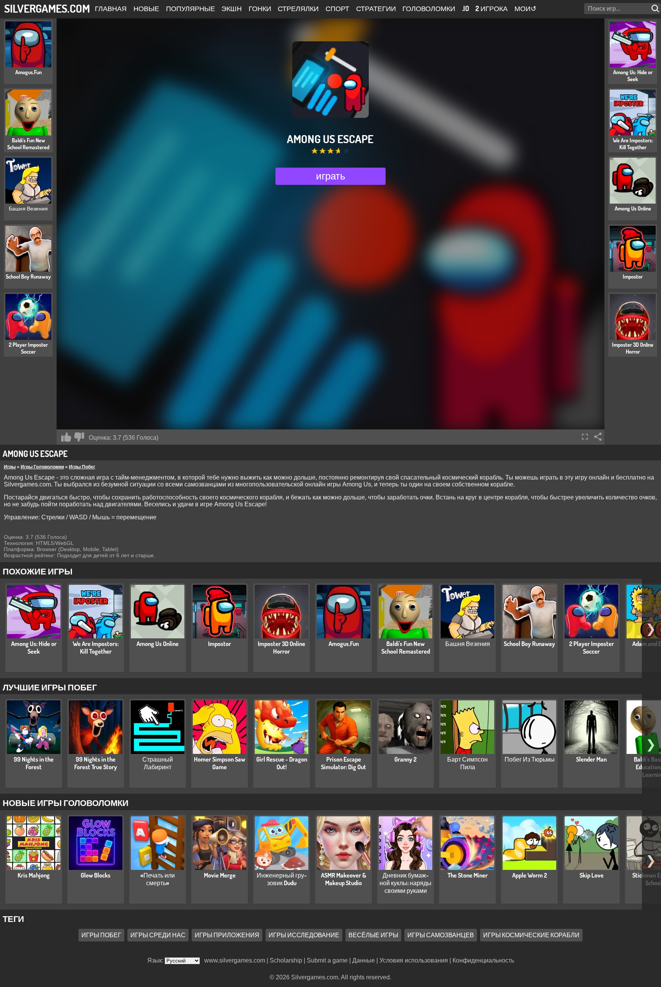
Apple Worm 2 (529, 875)
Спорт (337, 8)
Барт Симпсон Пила (467, 763)
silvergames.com (47, 8)
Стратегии (376, 8)
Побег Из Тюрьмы (530, 759)
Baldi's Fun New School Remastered (405, 647)
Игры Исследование (304, 935)
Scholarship (286, 960)
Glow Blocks (96, 875)
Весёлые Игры (373, 935)
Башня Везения (467, 644)
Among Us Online (158, 644)
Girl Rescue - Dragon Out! (281, 763)
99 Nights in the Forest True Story (95, 763)
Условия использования (413, 960)
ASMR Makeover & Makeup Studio (343, 879)
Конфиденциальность (483, 960)
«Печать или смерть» (157, 879)
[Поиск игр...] (656, 8)
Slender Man (591, 759)
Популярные (190, 8)
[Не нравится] (79, 437)
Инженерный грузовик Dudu (282, 879)
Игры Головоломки (42, 467)
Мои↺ (525, 8)
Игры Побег (82, 467)
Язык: (156, 960)
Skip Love (592, 875)
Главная (111, 8)
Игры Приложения (227, 935)
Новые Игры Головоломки (66, 802)
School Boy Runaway (529, 644)
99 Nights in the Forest (34, 763)
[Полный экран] (585, 437)
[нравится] (66, 437)
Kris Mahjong (34, 875)
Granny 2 (405, 759)
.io (465, 8)
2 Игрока (491, 8)
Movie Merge (220, 875)
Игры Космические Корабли (531, 935)
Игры (10, 467)
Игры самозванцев (440, 935)
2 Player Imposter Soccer (591, 647)
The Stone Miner (468, 875)
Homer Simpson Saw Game (219, 763)
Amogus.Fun (344, 644)
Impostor (219, 644)
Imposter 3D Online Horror (281, 647)
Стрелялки (298, 8)
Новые (146, 8)
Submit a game (327, 960)
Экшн (231, 8)
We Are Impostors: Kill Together (96, 647)
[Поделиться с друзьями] (598, 437)
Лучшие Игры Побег (50, 687)
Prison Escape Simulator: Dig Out (343, 763)
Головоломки (428, 8)
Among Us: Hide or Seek (34, 647)
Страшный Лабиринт (157, 763)
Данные (363, 960)
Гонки (260, 8)
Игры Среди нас (158, 935)
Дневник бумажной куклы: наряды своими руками (405, 882)
